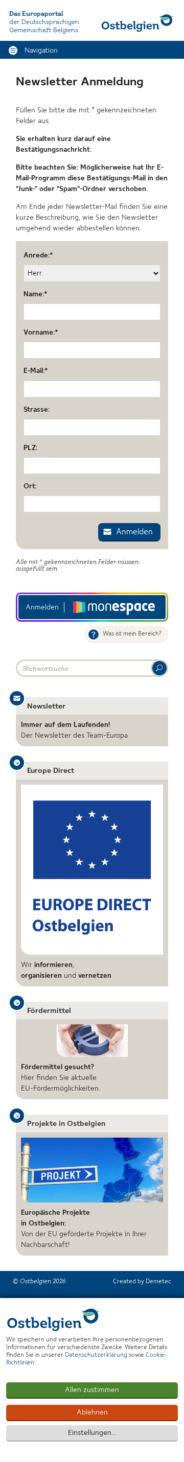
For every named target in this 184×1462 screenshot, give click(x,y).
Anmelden (134, 532)
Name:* (36, 294)
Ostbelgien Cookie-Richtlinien (53, 1319)
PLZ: (30, 448)
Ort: (30, 486)
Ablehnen (92, 1412)
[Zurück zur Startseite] (138, 23)
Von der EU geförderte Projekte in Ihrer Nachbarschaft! (84, 1228)
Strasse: (37, 409)
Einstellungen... (92, 1432)
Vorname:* (41, 332)
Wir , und (66, 970)
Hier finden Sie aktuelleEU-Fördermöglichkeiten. (60, 1078)
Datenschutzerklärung (96, 1355)
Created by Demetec (142, 1282)
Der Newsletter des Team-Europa (74, 730)
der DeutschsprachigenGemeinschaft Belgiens (44, 26)
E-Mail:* (36, 370)
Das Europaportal (36, 14)
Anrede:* (38, 255)
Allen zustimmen (92, 1390)
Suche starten (159, 668)
